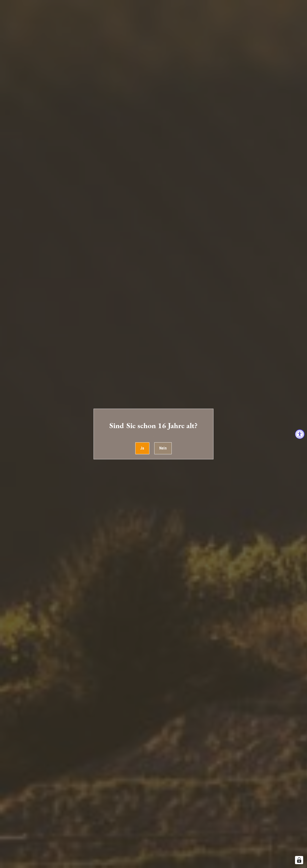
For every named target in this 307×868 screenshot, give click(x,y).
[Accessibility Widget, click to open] (300, 434)
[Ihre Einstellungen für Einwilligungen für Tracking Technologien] (299, 860)
